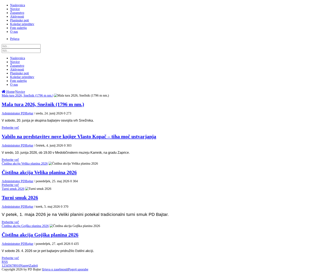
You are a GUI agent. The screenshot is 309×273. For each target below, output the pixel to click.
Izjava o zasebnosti (54, 269)
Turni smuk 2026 (13, 188)
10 (18, 265)
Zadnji (33, 265)
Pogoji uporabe (78, 269)
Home (10, 91)
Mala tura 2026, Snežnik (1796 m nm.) (27, 95)
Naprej (24, 265)
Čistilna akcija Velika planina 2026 (25, 163)
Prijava (14, 39)
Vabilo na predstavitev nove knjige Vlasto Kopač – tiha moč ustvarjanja (79, 136)
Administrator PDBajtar (17, 113)
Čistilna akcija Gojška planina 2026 (25, 226)
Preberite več (10, 127)
